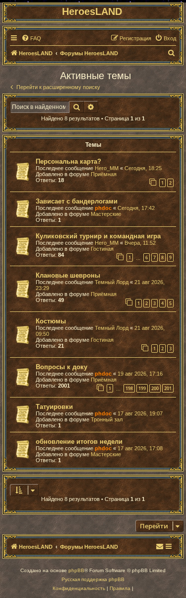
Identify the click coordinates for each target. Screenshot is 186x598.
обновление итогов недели (79, 441)
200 (155, 388)
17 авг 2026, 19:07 (140, 413)
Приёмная (104, 174)
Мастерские (106, 214)
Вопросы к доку (61, 367)
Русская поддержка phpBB (93, 579)
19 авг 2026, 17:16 (140, 374)
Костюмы (51, 321)
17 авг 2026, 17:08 (140, 448)
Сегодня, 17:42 (136, 208)
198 (129, 388)
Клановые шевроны (68, 275)
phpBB (76, 570)
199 (142, 388)
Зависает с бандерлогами (77, 201)
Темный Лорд (111, 282)
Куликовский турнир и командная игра (98, 236)
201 (168, 388)
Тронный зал (107, 419)
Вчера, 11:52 (140, 243)
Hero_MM (107, 168)
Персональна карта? (68, 161)
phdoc (103, 208)
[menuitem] (31, 38)
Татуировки (54, 406)
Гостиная (102, 249)
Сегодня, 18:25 (143, 168)
